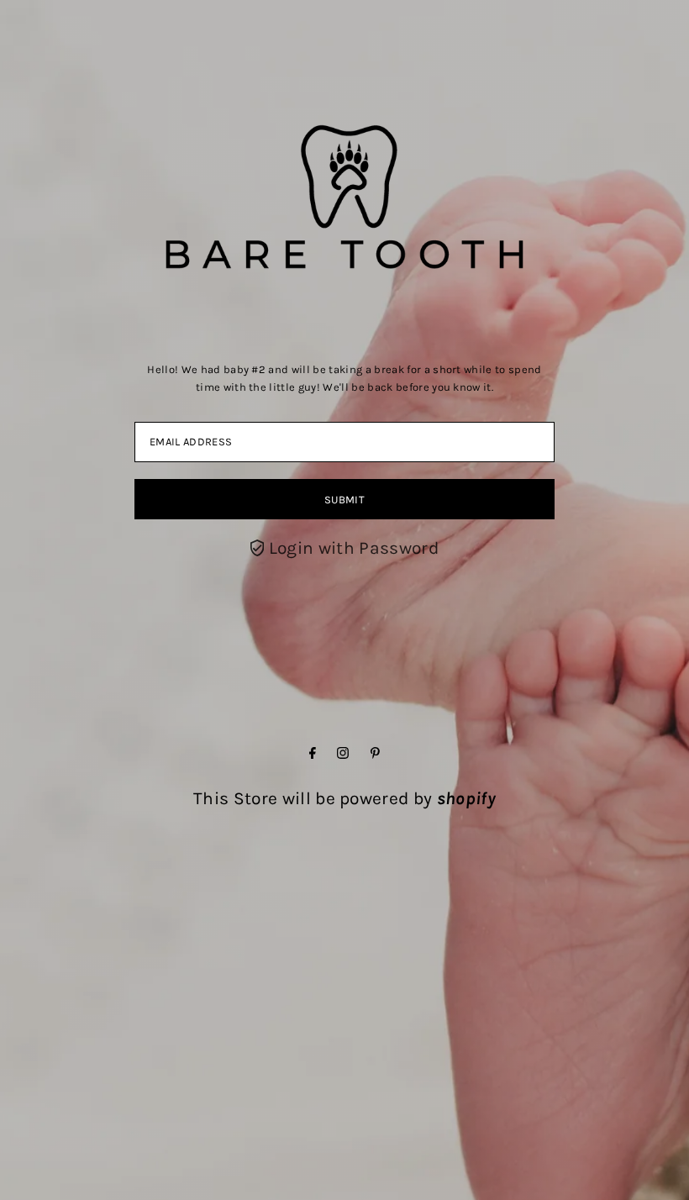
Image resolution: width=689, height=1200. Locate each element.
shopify (466, 798)
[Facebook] (312, 753)
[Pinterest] (375, 753)
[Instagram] (343, 753)
